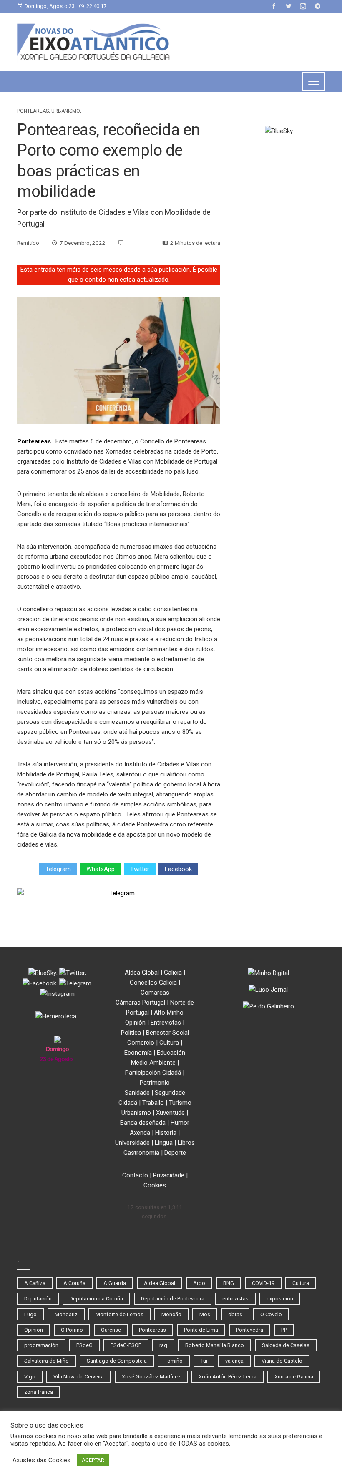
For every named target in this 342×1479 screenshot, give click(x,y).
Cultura (169, 1042)
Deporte (175, 1152)
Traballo (153, 1102)
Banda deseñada (143, 1122)
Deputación (38, 1298)
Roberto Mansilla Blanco (214, 1345)
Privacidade (168, 1175)
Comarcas (155, 992)
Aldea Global (142, 972)
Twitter (139, 869)
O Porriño (72, 1330)
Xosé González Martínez (151, 1376)
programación (41, 1345)
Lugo (30, 1314)
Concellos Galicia (153, 982)
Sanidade (137, 1092)
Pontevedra (249, 1330)
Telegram (58, 869)
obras (235, 1314)
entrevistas (235, 1298)
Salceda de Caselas (285, 1345)
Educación (171, 1052)
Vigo (29, 1376)
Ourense (111, 1330)
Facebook (178, 869)
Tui (204, 1361)
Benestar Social (167, 1032)
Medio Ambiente (153, 1062)
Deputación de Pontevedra (172, 1298)
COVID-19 (263, 1283)
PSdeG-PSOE (126, 1345)
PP (284, 1330)
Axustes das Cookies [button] (41, 1460)
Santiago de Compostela (117, 1361)
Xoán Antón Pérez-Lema (227, 1376)
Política (131, 1032)
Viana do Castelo (282, 1361)
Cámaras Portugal (140, 1002)
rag (163, 1345)
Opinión (135, 1022)
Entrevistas (166, 1022)
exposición (280, 1298)
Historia (165, 1132)
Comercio (140, 1042)
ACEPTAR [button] (93, 1460)
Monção (171, 1314)
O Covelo (271, 1314)
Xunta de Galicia (293, 1376)
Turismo (180, 1102)
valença (234, 1361)
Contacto (135, 1175)
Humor (180, 1122)
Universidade (132, 1142)
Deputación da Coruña (96, 1298)
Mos (204, 1314)
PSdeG (84, 1345)
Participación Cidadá (153, 1072)
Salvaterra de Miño (46, 1361)
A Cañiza (34, 1283)
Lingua (164, 1142)
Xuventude (170, 1112)
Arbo (199, 1283)
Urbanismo (65, 110)
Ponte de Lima (201, 1330)
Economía (138, 1052)
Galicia (173, 972)
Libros (186, 1142)
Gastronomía (141, 1152)
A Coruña (74, 1283)
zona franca (38, 1392)
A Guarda (114, 1283)
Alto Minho (169, 1012)
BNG (228, 1283)
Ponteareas (33, 110)
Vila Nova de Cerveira (78, 1376)
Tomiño (174, 1361)
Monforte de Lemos (119, 1314)
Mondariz (66, 1314)
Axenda (140, 1132)
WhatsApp (100, 869)
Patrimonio (155, 1082)
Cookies (154, 1185)
